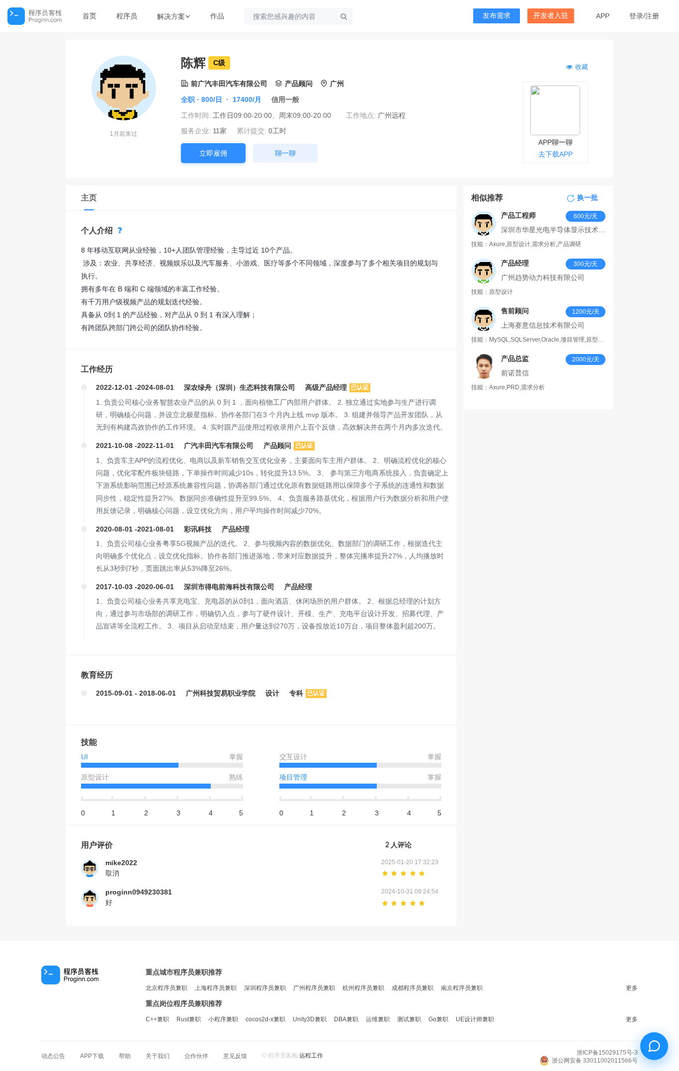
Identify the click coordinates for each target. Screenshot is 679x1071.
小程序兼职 (223, 1019)
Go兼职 (438, 1019)
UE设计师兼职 (475, 1019)
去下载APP (555, 154)
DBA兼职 (346, 1019)
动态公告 (53, 1056)
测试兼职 (409, 1019)
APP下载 (92, 1056)
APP (602, 15)
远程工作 (311, 1055)
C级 (219, 63)
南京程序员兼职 (462, 987)
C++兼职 (157, 1019)
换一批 (587, 197)
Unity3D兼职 (310, 1019)
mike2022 (121, 863)
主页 (89, 197)
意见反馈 (235, 1056)
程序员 (126, 16)
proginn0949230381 (138, 892)
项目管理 (293, 777)
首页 (89, 16)
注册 (652, 16)
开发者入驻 (550, 15)
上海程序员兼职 (216, 987)
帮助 (125, 1056)
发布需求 (496, 15)
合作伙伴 (196, 1056)
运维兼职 (378, 1019)
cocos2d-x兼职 (265, 1019)
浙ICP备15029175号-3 (607, 1053)
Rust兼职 (188, 1019)
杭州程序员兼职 (363, 987)
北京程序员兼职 (166, 987)
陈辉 (193, 63)
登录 (636, 16)
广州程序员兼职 (314, 987)
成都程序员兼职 (412, 987)
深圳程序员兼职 (265, 987)
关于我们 (158, 1056)
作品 (217, 16)
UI (84, 757)
